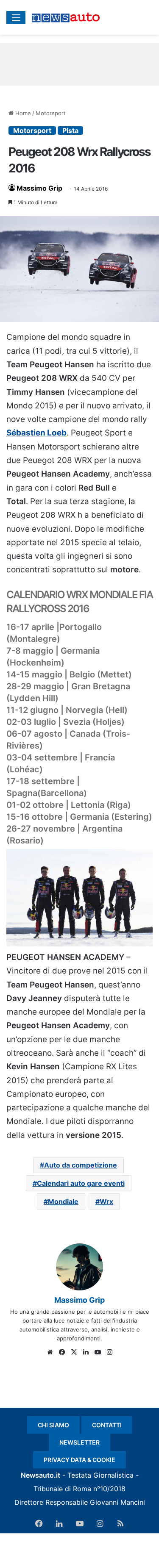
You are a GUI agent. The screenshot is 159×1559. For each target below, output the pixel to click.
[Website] (50, 1352)
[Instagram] (109, 1352)
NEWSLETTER (79, 1442)
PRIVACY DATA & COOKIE (79, 1459)
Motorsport (51, 113)
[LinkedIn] (86, 1352)
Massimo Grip (39, 188)
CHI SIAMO (53, 1425)
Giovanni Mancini (117, 1502)
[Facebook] (62, 1352)
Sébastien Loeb (36, 433)
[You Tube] (97, 1352)
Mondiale (63, 1201)
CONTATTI (107, 1425)
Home (22, 113)
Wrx (106, 1201)
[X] (74, 1352)
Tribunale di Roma (62, 1488)
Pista (70, 130)
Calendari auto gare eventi (81, 1183)
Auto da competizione (80, 1165)
